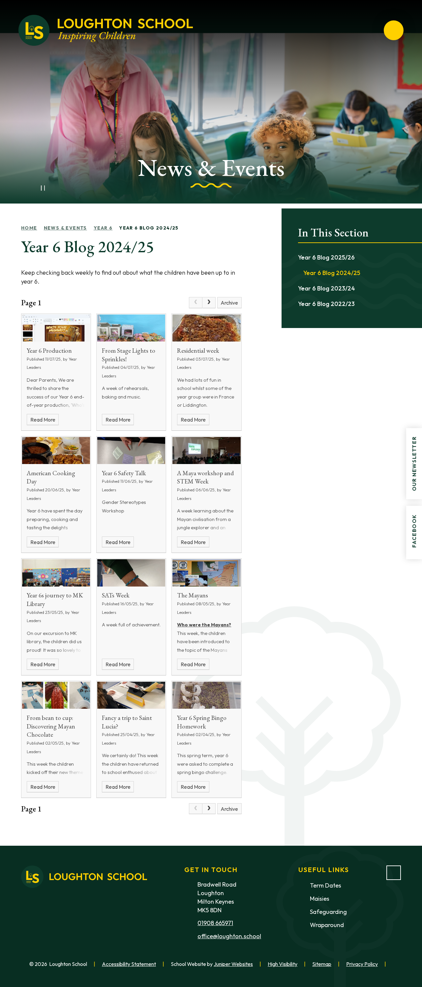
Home (29, 228)
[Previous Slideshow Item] (28, 188)
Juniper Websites (233, 964)
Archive (229, 302)
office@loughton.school (229, 936)
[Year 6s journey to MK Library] (56, 572)
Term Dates (325, 885)
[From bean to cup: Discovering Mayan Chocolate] (56, 695)
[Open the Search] (370, 30)
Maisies (319, 898)
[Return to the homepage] (105, 30)
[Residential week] (206, 328)
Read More (42, 419)
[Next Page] (209, 302)
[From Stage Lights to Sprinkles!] (131, 328)
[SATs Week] (131, 572)
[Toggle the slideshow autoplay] (43, 188)
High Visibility (282, 964)
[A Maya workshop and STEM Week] (206, 450)
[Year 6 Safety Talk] (131, 450)
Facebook (414, 531)
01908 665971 (215, 923)
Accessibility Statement (129, 964)
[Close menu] (394, 30)
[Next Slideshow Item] (57, 188)
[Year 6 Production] (56, 328)
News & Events (65, 228)
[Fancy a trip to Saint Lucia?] (131, 695)
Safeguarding (328, 912)
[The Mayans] (206, 572)
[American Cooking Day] (56, 450)
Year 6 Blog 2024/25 (149, 228)
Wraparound (327, 925)
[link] (195, 302)
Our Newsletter (414, 463)
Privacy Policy (362, 964)
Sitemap (321, 964)
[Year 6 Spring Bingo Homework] (206, 695)
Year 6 (103, 228)
